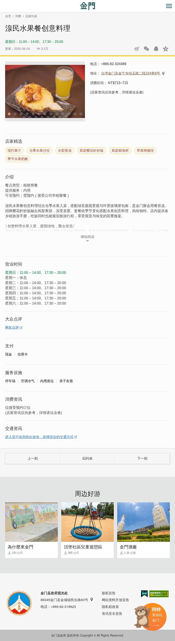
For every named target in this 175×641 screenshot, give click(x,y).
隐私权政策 (110, 606)
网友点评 (12, 327)
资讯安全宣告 (112, 613)
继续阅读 (87, 237)
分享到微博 (137, 48)
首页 (8, 16)
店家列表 (31, 16)
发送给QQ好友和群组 (156, 48)
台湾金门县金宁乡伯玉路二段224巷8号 (131, 73)
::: (1, 2)
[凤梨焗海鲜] (45, 91)
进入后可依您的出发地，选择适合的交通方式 (39, 437)
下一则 (142, 458)
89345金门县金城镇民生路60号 (64, 599)
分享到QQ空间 (165, 48)
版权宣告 (108, 592)
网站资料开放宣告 (115, 599)
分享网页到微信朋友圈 (146, 48)
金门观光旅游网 (87, 6)
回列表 (87, 458)
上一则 (33, 458)
